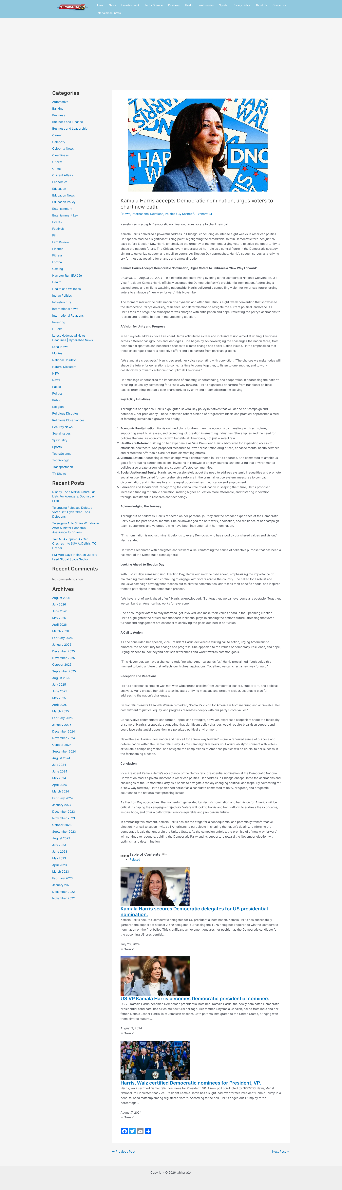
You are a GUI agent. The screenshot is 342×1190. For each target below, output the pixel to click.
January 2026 (61, 644)
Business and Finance (67, 122)
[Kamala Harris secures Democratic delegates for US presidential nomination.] (155, 886)
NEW (55, 373)
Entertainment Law (65, 215)
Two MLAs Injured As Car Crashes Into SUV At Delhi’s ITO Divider (74, 543)
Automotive (60, 102)
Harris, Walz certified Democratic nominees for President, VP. (191, 1083)
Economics (59, 182)
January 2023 (61, 885)
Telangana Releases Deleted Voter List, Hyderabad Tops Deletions (72, 512)
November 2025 (63, 658)
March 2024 (60, 791)
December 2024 (63, 731)
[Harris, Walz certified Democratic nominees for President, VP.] (155, 1060)
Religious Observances (68, 420)
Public (56, 400)
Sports (223, 5)
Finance (57, 249)
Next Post (280, 1151)
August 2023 (61, 838)
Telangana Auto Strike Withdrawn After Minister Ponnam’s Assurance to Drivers (75, 527)
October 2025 (61, 664)
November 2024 (63, 738)
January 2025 (61, 725)
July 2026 (59, 604)
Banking (58, 108)
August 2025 (61, 678)
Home (99, 5)
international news (65, 309)
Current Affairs (62, 175)
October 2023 (62, 825)
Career (57, 135)
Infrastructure (61, 302)
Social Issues (61, 433)
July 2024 (59, 765)
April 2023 (59, 865)
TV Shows (59, 473)
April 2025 (59, 705)
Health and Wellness (66, 289)
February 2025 (62, 718)
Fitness (57, 255)
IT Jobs (57, 329)
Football (57, 262)
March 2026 (60, 631)
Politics (57, 393)
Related (134, 859)
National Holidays (64, 360)
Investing (58, 322)
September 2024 (64, 751)
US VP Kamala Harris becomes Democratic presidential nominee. (195, 998)
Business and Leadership (69, 128)
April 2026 (59, 624)
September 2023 (64, 831)
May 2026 (59, 618)
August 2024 (61, 758)
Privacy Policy (241, 5)
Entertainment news (108, 12)
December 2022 (63, 892)
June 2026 (59, 611)
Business (174, 5)
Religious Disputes (65, 413)
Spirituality (59, 440)
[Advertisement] (171, 48)
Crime (56, 169)
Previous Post (123, 1151)
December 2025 (63, 651)
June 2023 (59, 851)
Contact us (279, 5)
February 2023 (62, 878)
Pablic (56, 387)
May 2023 (59, 858)
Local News (60, 347)
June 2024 (59, 771)
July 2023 (59, 845)
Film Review (60, 242)
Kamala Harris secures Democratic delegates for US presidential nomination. (194, 911)
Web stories (206, 5)
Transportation (62, 467)
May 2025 (59, 698)
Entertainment (130, 5)
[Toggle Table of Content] (164, 854)
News (112, 5)
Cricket (57, 162)
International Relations (68, 315)
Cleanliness (60, 155)
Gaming (57, 269)
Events (57, 222)
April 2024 (59, 785)
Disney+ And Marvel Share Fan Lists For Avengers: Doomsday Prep (74, 496)
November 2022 (63, 898)
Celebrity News (63, 148)
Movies (57, 353)
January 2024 (61, 805)
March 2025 (60, 711)
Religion (58, 407)
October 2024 (62, 745)
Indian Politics (62, 295)
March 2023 (60, 871)
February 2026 (62, 638)
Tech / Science (153, 5)
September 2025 (64, 671)
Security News (62, 427)
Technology (60, 460)
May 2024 (59, 778)
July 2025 (59, 684)
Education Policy (63, 202)
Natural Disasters (64, 367)
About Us (261, 5)
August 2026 (61, 598)
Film (55, 235)
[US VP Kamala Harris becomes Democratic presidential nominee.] (155, 976)
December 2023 (63, 811)
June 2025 (59, 691)
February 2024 (62, 798)
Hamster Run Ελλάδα (67, 275)
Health (189, 5)
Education (59, 189)
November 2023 (63, 818)
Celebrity (58, 142)
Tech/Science (61, 454)
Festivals (58, 229)
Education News (63, 195)
